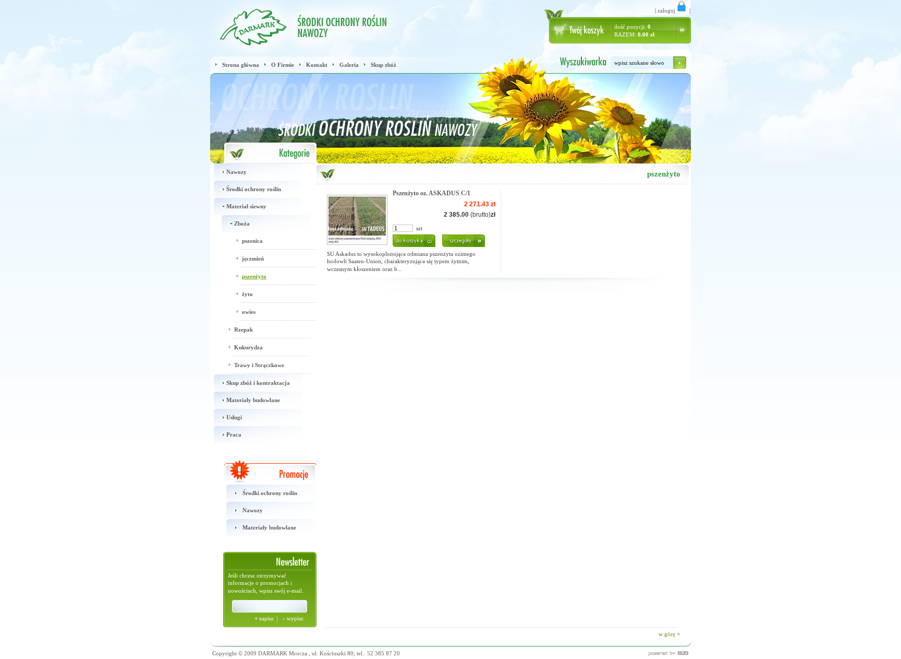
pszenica (252, 241)
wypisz (293, 618)
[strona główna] (251, 25)
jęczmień (253, 258)
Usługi (234, 417)
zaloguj (666, 10)
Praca (233, 434)
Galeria (349, 65)
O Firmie (282, 65)
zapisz (264, 618)
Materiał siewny (246, 206)
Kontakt (316, 65)
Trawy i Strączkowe (259, 365)
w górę (668, 634)
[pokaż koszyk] (583, 30)
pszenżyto (254, 276)
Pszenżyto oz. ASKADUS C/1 (431, 193)
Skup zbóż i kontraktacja (258, 383)
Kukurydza (248, 347)
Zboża (242, 223)
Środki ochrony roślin (253, 189)
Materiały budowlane (253, 400)
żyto (247, 294)
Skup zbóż (383, 65)
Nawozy (236, 172)
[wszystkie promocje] (263, 472)
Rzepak (243, 329)
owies (248, 312)
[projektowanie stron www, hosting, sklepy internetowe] (643, 653)
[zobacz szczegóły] (461, 239)
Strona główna (240, 65)
